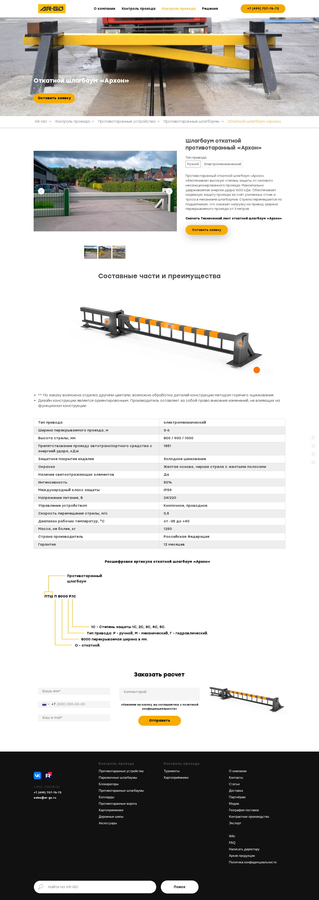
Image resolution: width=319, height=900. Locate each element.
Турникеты (172, 771)
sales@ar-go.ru (45, 797)
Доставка (236, 790)
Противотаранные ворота (118, 803)
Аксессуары (108, 823)
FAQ (232, 842)
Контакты (236, 777)
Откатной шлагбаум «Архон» (254, 121)
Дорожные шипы (111, 816)
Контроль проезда (179, 9)
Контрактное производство (249, 816)
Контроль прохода (138, 9)
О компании (104, 9)
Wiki (232, 836)
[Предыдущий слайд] (41, 191)
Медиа (234, 803)
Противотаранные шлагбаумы (191, 121)
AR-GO (41, 121)
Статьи (234, 784)
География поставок (244, 810)
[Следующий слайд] (169, 191)
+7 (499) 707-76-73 (47, 792)
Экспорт (235, 823)
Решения (210, 9)
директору (251, 849)
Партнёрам (237, 797)
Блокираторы (109, 784)
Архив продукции (242, 855)
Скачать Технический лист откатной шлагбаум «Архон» (234, 218)
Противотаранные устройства (126, 121)
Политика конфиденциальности (252, 862)
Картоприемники (111, 810)
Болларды (106, 797)
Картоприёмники (176, 777)
